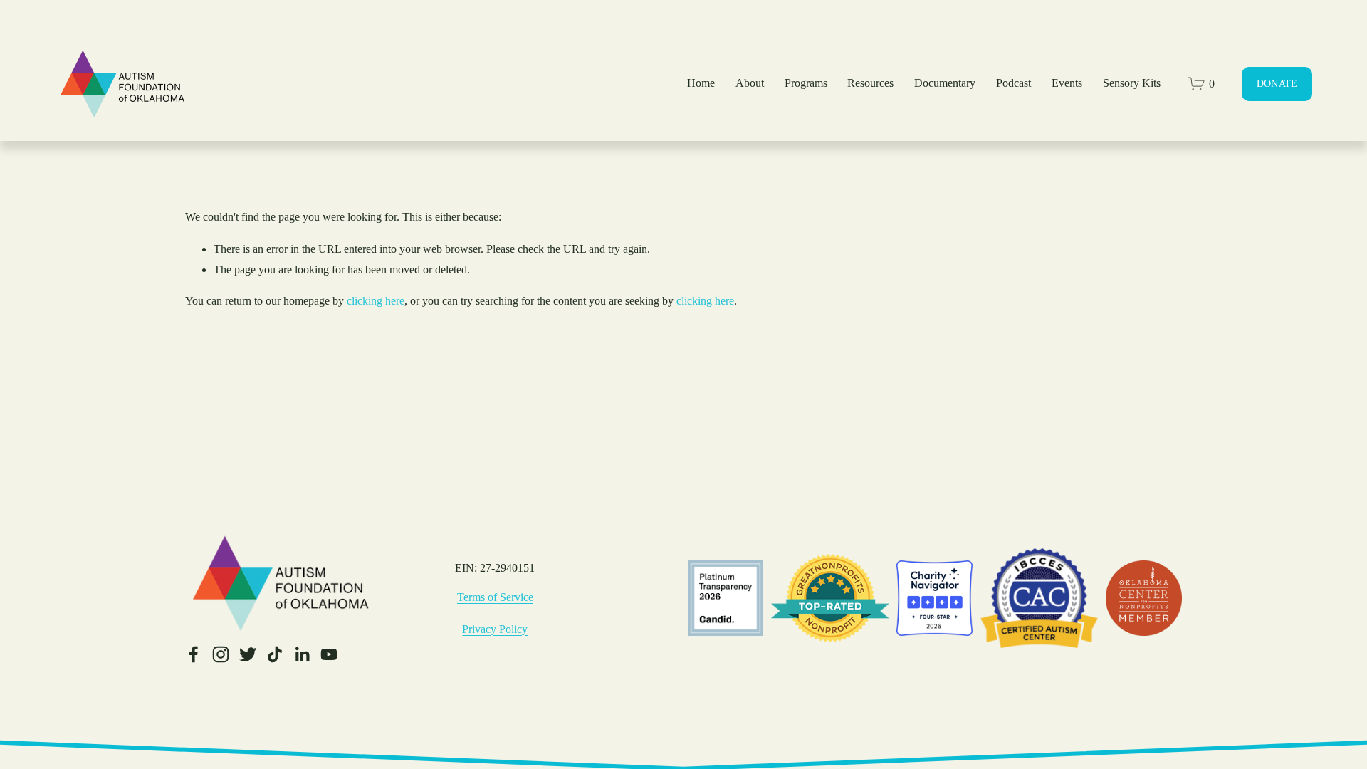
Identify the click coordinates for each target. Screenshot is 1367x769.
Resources (870, 83)
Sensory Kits (1132, 83)
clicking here (375, 301)
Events (1067, 83)
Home (701, 83)
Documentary (944, 83)
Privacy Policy (495, 629)
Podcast (1013, 83)
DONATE (1277, 83)
